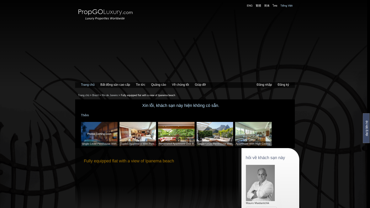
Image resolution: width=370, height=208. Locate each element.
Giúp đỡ (200, 84)
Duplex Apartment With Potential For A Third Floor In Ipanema (139, 143)
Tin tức (140, 84)
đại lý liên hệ (366, 128)
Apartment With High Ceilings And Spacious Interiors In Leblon (255, 143)
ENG (250, 5)
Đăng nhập (264, 84)
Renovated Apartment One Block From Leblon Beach (178, 143)
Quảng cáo (158, 84)
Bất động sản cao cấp (115, 84)
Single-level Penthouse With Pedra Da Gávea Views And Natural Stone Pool (100, 143)
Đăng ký (283, 84)
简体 (267, 5)
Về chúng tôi (180, 84)
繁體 (258, 5)
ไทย (275, 5)
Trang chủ (88, 84)
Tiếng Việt (286, 5)
